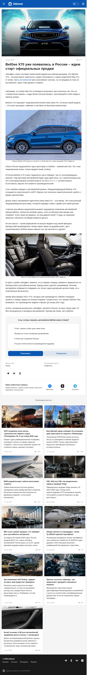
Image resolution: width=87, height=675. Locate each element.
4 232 (39, 452)
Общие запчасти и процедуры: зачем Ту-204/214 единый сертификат (62, 533)
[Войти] (83, 4)
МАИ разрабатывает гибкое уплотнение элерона (21, 482)
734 (82, 550)
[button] (8, 373)
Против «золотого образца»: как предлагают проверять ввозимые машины (61, 582)
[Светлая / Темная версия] (76, 4)
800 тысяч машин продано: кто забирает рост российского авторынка (22, 533)
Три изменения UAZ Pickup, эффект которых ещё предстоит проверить (19, 581)
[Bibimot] (15, 3)
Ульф (8, 366)
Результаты (61, 353)
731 (39, 602)
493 (39, 650)
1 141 (39, 502)
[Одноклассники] (71, 660)
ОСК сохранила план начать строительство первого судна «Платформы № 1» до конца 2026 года (21, 433)
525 (82, 602)
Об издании (24, 662)
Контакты (14, 662)
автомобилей (25, 80)
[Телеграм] (66, 660)
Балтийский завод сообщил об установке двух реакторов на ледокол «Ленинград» (64, 432)
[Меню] (4, 4)
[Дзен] (82, 660)
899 (39, 550)
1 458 (81, 452)
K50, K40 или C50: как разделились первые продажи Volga (61, 482)
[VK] (77, 660)
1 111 (81, 502)
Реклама (5, 662)
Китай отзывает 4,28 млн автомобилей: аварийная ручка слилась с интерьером (21, 633)
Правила (34, 662)
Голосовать (26, 353)
